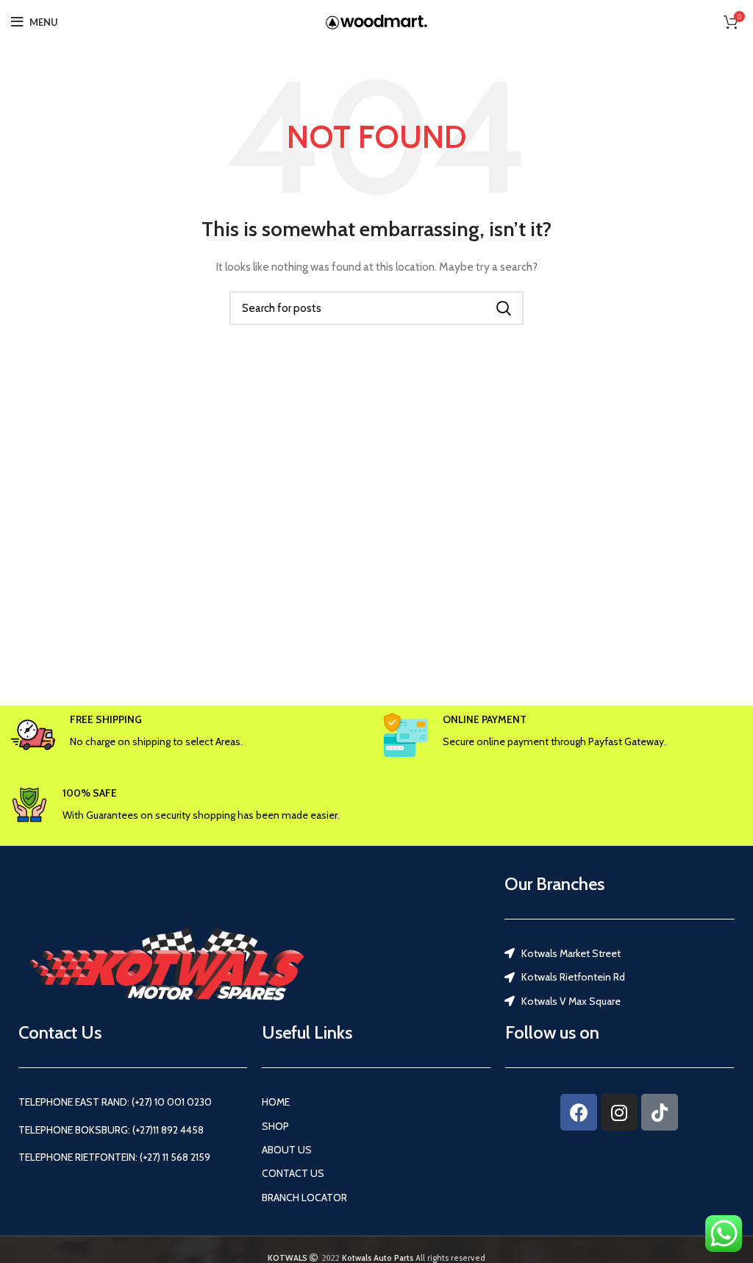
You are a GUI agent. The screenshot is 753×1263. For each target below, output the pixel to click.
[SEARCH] (503, 308)
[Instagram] (619, 1112)
